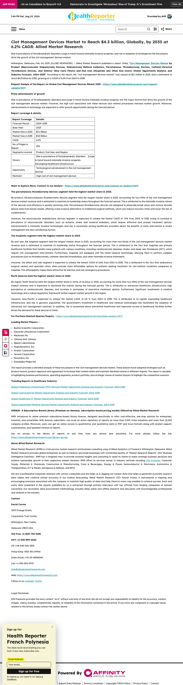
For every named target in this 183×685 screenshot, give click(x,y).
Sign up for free (29, 671)
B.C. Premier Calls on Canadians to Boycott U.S (32, 4)
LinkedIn (29, 581)
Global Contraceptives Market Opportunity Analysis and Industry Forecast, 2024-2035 (55, 393)
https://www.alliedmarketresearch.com (37, 575)
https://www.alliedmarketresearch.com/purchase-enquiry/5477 (89, 316)
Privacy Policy (140, 683)
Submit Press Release (70, 683)
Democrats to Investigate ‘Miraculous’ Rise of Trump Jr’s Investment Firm (116, 4)
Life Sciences (153, 460)
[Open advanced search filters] (155, 29)
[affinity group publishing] (6, 346)
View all (176, 4)
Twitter (38, 581)
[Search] (148, 29)
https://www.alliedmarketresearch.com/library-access (39, 437)
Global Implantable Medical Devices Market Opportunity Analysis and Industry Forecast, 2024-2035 (63, 404)
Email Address (15, 659)
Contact (155, 683)
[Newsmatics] (6, 352)
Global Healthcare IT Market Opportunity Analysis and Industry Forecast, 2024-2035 (55, 398)
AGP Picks (9, 4)
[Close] (52, 626)
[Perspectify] (6, 339)
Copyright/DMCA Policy (118, 683)
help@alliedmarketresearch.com (28, 569)
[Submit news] (6, 332)
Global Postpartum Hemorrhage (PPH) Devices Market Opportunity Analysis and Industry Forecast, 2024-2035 (68, 387)
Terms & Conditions (93, 683)
